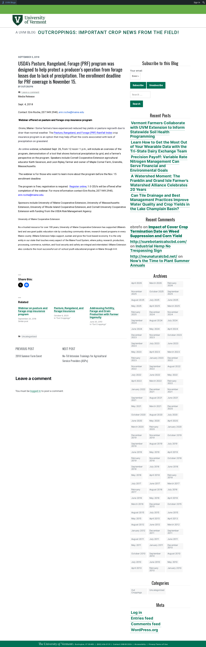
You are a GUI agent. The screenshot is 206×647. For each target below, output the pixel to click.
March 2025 (174, 306)
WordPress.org (144, 630)
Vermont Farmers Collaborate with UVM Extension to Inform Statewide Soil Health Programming (157, 130)
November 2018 (154, 459)
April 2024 (173, 329)
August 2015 (137, 512)
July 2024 (173, 320)
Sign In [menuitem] (197, 2)
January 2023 (156, 358)
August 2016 (155, 489)
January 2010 (174, 568)
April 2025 (154, 306)
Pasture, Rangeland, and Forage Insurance (69, 310)
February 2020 (153, 427)
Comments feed (145, 624)
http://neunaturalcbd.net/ (153, 256)
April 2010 (136, 568)
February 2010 (153, 569)
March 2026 (155, 283)
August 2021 (155, 397)
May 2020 (154, 420)
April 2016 (173, 498)
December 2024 (154, 313)
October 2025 (156, 291)
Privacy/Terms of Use (158, 644)
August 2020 (155, 414)
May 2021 (136, 406)
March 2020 (137, 426)
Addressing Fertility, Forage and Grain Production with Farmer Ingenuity (104, 313)
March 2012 (173, 524)
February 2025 (135, 313)
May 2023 (136, 352)
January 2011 (156, 545)
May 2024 (154, 329)
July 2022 (136, 374)
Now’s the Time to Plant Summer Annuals (160, 262)
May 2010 (172, 562)
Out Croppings (136, 591)
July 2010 (136, 562)
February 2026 (172, 284)
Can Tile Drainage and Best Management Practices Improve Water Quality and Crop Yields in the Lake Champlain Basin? (160, 202)
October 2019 (175, 435)
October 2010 (138, 553)
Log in (136, 612)
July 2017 (136, 483)
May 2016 (154, 498)
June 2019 (136, 452)
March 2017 (173, 483)
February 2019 (135, 459)
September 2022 (155, 367)
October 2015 (175, 504)
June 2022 (154, 374)
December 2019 (136, 436)
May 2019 (154, 452)
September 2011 (173, 531)
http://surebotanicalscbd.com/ (158, 241)
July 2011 (154, 539)
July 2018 (154, 466)
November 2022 (136, 367)
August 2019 (155, 443)
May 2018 (136, 475)
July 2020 (173, 414)
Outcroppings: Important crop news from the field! (108, 32)
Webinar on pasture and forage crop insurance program (33, 311)
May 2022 (172, 374)
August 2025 (137, 300)
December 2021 (154, 390)
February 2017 (135, 490)
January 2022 (138, 389)
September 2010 (155, 554)
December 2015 (154, 505)
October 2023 (175, 335)
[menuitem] (203, 2)
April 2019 (173, 452)
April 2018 (154, 475)
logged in (35, 390)
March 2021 (155, 406)
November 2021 (173, 390)
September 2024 (137, 321)
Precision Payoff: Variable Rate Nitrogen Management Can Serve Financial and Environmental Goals (158, 164)
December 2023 (136, 336)
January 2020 (175, 426)
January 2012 (138, 530)
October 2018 (175, 458)
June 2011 (173, 539)
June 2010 (154, 562)
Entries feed (142, 618)
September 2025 (173, 292)
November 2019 (154, 436)
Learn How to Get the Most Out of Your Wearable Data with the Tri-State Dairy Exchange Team (158, 146)
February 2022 (172, 382)
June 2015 (173, 512)
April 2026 (136, 283)
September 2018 (137, 467)
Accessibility (140, 644)
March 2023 (174, 352)
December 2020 (173, 407)
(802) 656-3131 (104, 644)
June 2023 (173, 343)
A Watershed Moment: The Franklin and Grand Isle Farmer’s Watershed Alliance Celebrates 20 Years (159, 183)
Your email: (136, 70)
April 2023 (154, 352)
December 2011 (154, 531)
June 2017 (154, 483)
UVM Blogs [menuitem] (10, 2)
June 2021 (173, 397)
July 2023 (154, 343)
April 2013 (173, 518)
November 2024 (173, 313)
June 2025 (173, 300)
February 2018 (172, 476)
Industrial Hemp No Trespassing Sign (150, 248)
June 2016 (136, 498)
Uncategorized (156, 590)
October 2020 (138, 414)
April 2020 (173, 420)
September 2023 (137, 344)
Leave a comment (30, 92)
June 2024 (136, 329)
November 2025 (136, 292)
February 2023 (135, 359)
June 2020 (136, 420)
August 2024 (155, 320)
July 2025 (154, 300)
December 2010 (173, 546)
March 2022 (155, 381)
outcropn (27, 86)
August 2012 (137, 524)
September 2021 (137, 398)
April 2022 (136, 381)
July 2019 (172, 443)
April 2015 (154, 518)
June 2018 (173, 466)
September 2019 (137, 444)
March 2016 (137, 504)
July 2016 (172, 489)
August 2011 (137, 539)
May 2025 (136, 306)
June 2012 (154, 524)
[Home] (29, 24)
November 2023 (154, 336)
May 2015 (136, 518)
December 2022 (173, 359)
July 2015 (154, 512)
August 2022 (174, 366)
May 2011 (136, 545)
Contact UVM (119, 644)
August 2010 (174, 553)
